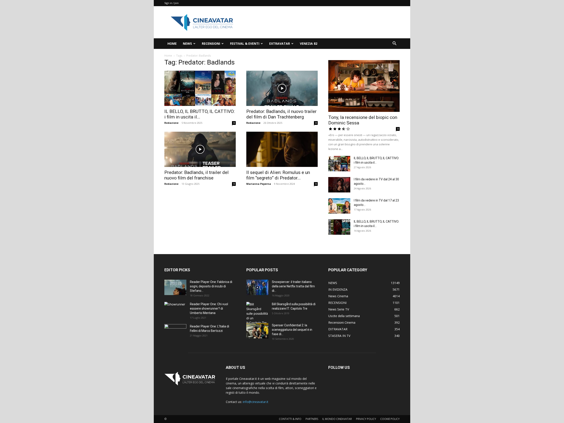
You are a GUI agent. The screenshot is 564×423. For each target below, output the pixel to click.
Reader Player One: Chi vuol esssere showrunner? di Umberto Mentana (209, 308)
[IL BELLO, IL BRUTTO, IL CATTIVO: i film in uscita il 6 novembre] (200, 88)
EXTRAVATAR (279, 43)
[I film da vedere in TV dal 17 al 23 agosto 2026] (339, 206)
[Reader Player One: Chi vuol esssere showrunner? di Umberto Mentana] (175, 309)
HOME (172, 43)
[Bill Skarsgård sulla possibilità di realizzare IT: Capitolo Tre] (257, 313)
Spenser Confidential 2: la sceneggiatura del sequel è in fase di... (292, 329)
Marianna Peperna (258, 183)
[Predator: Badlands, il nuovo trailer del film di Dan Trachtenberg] (282, 88)
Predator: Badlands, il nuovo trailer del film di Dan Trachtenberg (281, 114)
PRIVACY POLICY (366, 419)
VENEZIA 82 (308, 43)
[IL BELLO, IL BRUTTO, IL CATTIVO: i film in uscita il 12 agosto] (339, 227)
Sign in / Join (171, 3)
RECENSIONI (211, 43)
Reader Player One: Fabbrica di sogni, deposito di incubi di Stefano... (211, 286)
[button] (394, 44)
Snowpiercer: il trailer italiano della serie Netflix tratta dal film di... (293, 286)
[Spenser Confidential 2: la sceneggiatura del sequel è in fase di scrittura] (257, 330)
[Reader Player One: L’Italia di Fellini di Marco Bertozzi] (175, 332)
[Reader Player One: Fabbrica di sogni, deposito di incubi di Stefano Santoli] (175, 287)
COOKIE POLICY (390, 419)
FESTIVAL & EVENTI (244, 43)
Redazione (171, 122)
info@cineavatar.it (255, 402)
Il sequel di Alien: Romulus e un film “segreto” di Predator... (278, 175)
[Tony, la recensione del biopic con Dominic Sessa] (364, 86)
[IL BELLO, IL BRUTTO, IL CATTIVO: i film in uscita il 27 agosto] (339, 163)
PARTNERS (312, 419)
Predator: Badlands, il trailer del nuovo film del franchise (196, 175)
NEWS (187, 43)
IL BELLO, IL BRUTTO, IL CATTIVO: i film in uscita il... (199, 114)
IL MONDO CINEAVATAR (337, 419)
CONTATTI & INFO (290, 419)
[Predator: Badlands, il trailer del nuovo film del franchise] (200, 149)
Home (168, 55)
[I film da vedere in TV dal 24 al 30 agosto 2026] (339, 184)
